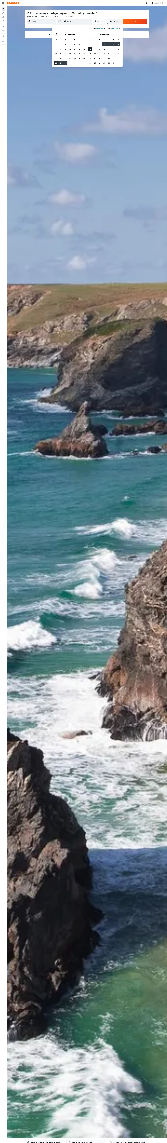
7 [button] (56, 49)
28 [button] (56, 63)
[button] (3, 3)
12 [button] (79, 49)
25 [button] (75, 58)
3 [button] (70, 44)
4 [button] (74, 44)
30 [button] (65, 63)
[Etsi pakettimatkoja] (3, 21)
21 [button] (56, 58)
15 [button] (61, 54)
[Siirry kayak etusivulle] (13, 3)
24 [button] (70, 58)
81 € (29, 13)
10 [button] (70, 49)
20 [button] (84, 54)
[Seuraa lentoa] (3, 31)
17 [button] (70, 54)
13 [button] (84, 49)
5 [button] (79, 44)
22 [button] (61, 58)
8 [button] (60, 49)
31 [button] (113, 63)
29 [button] (61, 63)
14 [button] (56, 54)
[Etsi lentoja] (3, 9)
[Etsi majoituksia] (3, 13)
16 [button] (65, 54)
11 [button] (74, 49)
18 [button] (74, 54)
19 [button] (79, 54)
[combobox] (32, 17)
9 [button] (65, 49)
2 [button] (65, 44)
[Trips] (3, 36)
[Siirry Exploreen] (3, 27)
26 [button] (79, 58)
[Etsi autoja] (3, 17)
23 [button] (65, 58)
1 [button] (60, 44)
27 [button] (84, 58)
